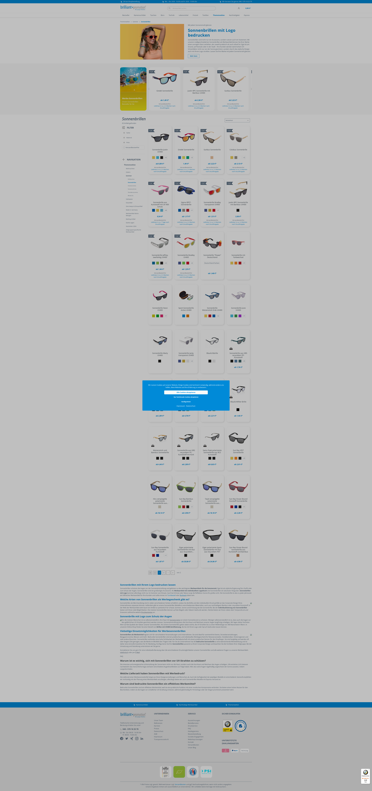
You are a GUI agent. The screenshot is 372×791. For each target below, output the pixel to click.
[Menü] (369, 770)
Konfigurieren (186, 402)
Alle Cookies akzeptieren (186, 392)
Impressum (181, 406)
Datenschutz (190, 406)
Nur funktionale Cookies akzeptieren (186, 397)
